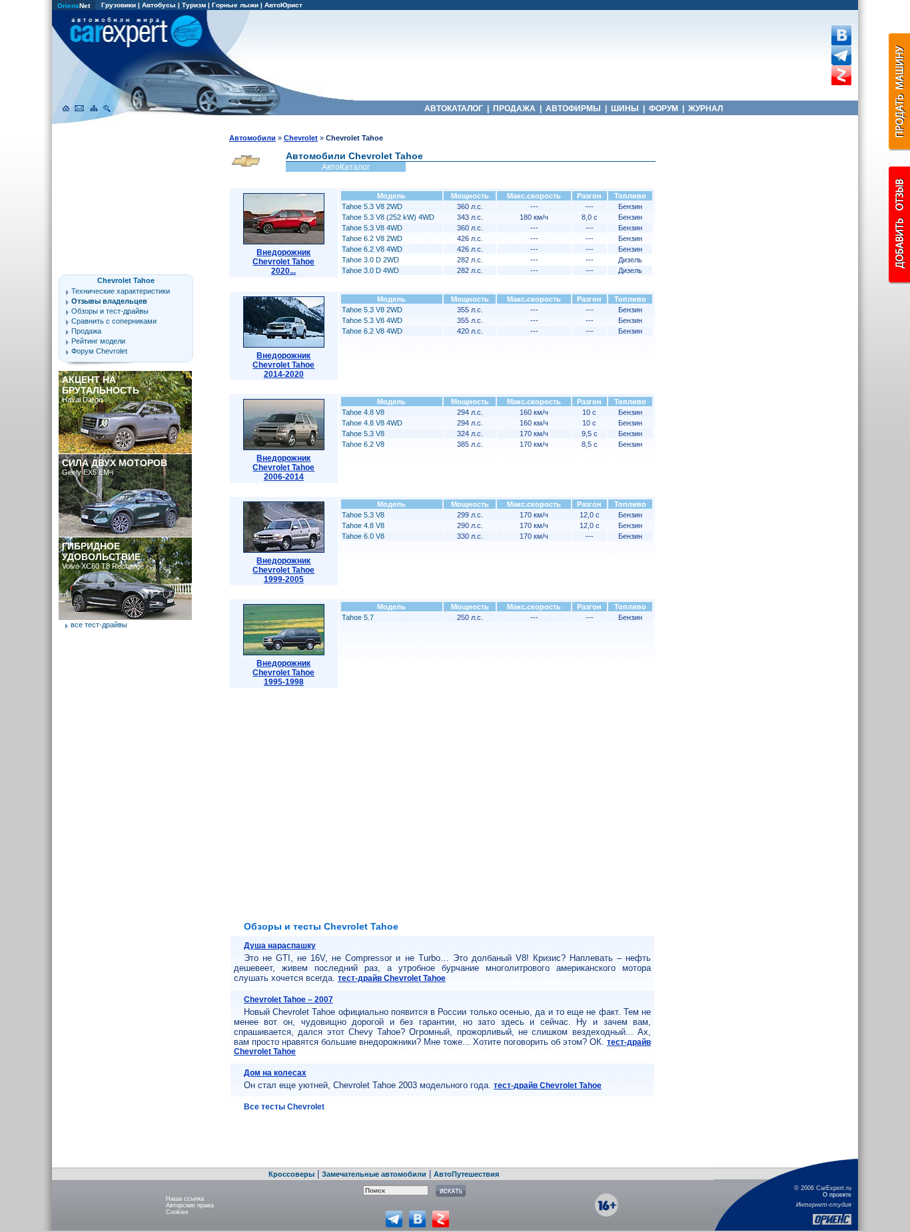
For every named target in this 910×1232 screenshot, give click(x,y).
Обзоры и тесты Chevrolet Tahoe (321, 926)
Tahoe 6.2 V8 (363, 444)
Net (73, 5)
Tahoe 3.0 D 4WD (370, 270)
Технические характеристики (120, 291)
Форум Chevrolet (99, 351)
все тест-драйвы (99, 625)
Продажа (86, 331)
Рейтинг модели (98, 341)
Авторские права (190, 1205)
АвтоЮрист (283, 5)
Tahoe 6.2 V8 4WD (372, 249)
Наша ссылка (185, 1198)
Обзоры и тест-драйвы (110, 311)
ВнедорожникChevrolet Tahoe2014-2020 (283, 365)
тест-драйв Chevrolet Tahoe (392, 978)
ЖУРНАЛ (705, 108)
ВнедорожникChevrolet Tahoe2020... (283, 262)
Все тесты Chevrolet (284, 1106)
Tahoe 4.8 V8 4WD (372, 423)
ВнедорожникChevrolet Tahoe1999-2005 (283, 570)
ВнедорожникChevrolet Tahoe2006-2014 (283, 467)
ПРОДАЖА (514, 108)
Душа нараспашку (280, 945)
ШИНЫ (625, 108)
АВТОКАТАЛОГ (453, 108)
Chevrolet (301, 138)
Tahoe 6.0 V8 (363, 536)
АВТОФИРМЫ (573, 108)
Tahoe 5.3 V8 (363, 434)
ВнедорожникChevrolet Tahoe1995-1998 (283, 673)
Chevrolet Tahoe (126, 280)
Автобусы (159, 5)
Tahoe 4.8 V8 (363, 412)
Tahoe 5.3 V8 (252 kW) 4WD (388, 217)
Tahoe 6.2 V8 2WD (372, 238)
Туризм (194, 5)
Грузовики (118, 5)
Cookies (177, 1212)
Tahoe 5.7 (358, 617)
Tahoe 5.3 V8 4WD (372, 228)
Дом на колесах (275, 1073)
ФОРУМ (663, 108)
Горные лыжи (235, 5)
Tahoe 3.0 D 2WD (370, 260)
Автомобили (252, 138)
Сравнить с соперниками (114, 321)
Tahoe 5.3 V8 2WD (372, 206)
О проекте (837, 1194)
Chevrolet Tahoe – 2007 (288, 999)
